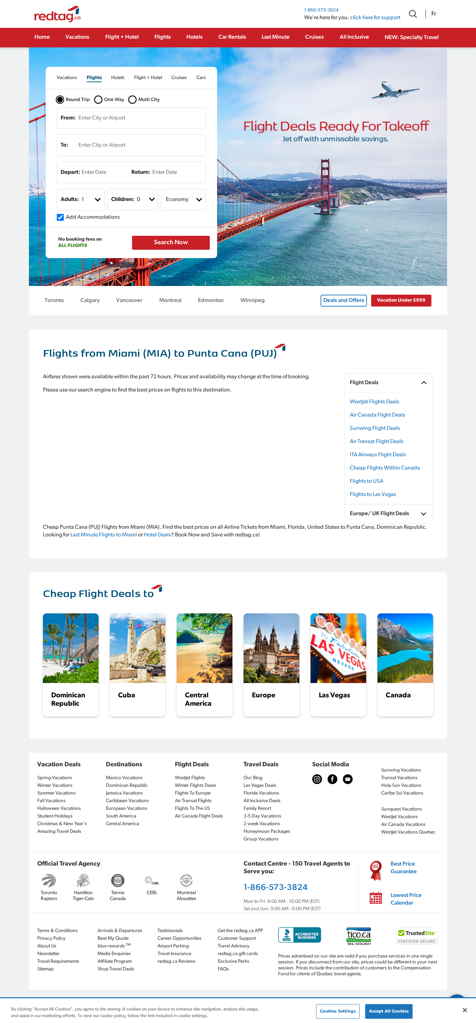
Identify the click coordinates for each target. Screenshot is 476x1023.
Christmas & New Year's (62, 824)
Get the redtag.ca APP (240, 930)
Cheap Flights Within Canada (385, 468)
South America (121, 816)
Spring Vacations (54, 778)
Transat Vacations (399, 778)
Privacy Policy (51, 938)
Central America (122, 824)
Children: (122, 199)
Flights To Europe (192, 793)
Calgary (90, 300)
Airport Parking (173, 946)
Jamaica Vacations (124, 793)
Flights (162, 37)
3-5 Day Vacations (262, 816)
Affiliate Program (115, 961)
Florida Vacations (261, 793)
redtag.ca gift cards (238, 953)
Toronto (54, 300)
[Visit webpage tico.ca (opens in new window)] (358, 936)
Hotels (194, 37)
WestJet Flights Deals (374, 402)
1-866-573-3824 (321, 10)
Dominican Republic (127, 785)
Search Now (171, 243)
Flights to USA (366, 481)
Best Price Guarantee (404, 868)
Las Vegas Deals (260, 785)
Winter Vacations (54, 785)
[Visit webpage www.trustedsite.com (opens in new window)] (417, 936)
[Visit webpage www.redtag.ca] (348, 779)
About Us (46, 946)
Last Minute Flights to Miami (103, 535)
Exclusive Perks (233, 961)
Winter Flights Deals (195, 785)
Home (42, 37)
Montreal (170, 300)
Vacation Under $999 (401, 300)
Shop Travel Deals (116, 969)
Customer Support (237, 938)
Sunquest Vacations (401, 809)
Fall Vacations (51, 801)
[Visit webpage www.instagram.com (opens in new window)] (317, 779)
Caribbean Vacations (127, 801)
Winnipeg (252, 300)
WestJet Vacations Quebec (408, 832)
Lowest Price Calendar (406, 899)
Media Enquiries (114, 953)
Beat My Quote (113, 938)
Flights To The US (192, 808)
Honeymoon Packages (267, 831)
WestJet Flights (190, 778)
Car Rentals (232, 37)
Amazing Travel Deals (59, 831)
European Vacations (126, 808)
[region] (238, 1011)
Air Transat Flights (193, 801)
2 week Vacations (262, 824)
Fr (433, 14)
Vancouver (129, 300)
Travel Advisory (233, 946)
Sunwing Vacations (401, 770)
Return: (140, 172)
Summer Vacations (56, 793)
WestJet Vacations (399, 817)
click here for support (375, 18)
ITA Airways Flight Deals (378, 455)
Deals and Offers (343, 300)
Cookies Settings (338, 1011)
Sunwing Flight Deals (375, 428)
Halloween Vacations (59, 808)
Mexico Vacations (124, 778)
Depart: (70, 172)
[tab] (67, 78)
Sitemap (45, 969)
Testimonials (170, 930)
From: (68, 118)
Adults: (70, 199)
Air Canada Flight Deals (377, 415)
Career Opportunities (179, 938)
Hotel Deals (157, 535)
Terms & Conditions (57, 930)
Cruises (314, 37)
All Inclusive (354, 37)
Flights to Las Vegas (373, 494)
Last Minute (276, 37)
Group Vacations (261, 839)
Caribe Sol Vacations (402, 793)
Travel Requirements (58, 961)
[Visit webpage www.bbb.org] (299, 935)
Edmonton (211, 300)
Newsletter (48, 953)
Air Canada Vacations (403, 824)
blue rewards (114, 946)
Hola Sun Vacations (401, 785)
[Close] (465, 1010)
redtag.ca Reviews (176, 961)
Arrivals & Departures (120, 930)
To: (64, 145)
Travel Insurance (174, 953)
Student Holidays (54, 816)
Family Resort (257, 808)
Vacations (77, 37)
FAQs (223, 969)
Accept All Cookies (389, 1011)
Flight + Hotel (122, 37)
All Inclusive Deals (262, 801)
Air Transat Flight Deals (377, 441)
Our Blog (253, 778)
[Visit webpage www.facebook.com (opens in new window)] (332, 779)
